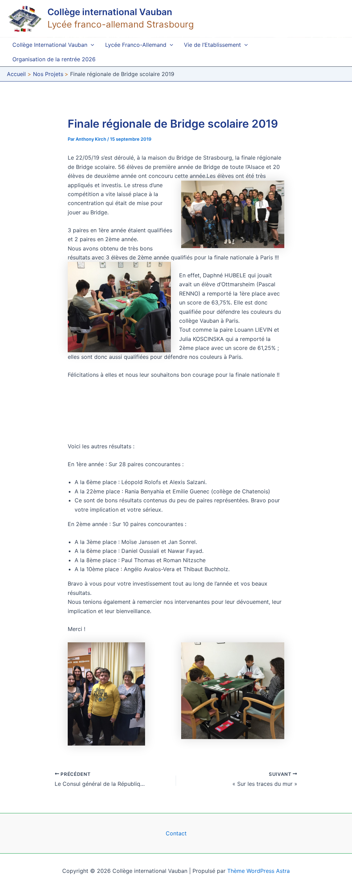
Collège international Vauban (109, 12)
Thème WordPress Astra (258, 870)
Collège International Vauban (49, 44)
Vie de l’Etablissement (212, 44)
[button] (90, 45)
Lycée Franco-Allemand (135, 44)
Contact (176, 833)
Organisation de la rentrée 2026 (54, 59)
